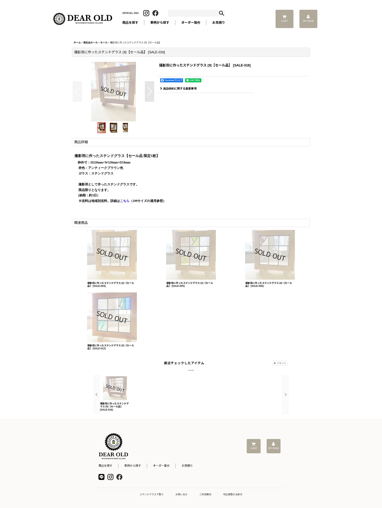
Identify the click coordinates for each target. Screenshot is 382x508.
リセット (281, 363)
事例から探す (132, 465)
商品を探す (105, 465)
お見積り (187, 465)
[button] (77, 91)
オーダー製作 (190, 22)
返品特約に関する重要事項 (180, 88)
